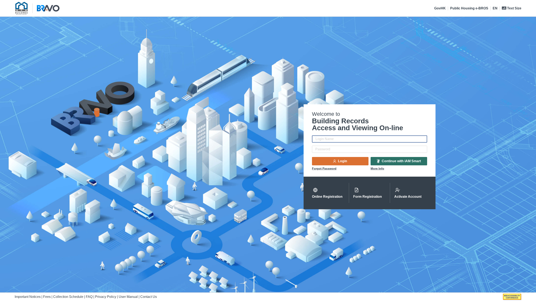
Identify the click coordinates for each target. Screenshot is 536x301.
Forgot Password (324, 168)
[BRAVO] (48, 8)
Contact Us (148, 296)
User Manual (129, 296)
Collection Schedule (68, 296)
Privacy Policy (105, 296)
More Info (377, 168)
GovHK (440, 8)
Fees (47, 296)
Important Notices (28, 296)
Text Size (513, 8)
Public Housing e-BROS (469, 8)
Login (342, 161)
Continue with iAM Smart (401, 161)
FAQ (89, 296)
